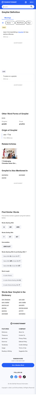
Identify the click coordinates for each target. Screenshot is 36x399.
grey (4, 134)
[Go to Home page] (9, 2)
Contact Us (22, 335)
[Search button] (31, 6)
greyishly (21, 305)
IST (17, 237)
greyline (4, 311)
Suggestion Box (23, 351)
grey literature (6, 299)
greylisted (22, 175)
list (10, 134)
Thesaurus (5, 335)
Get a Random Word (18, 365)
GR (10, 227)
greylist (7, 246)
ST (10, 237)
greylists (22, 124)
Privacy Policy (22, 338)
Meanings (7, 18)
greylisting (5, 175)
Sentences (5, 338)
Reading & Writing (7, 351)
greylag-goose (23, 308)
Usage (3, 348)
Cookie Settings (23, 345)
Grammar (4, 341)
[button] (26, 2)
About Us (21, 332)
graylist (4, 178)
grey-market (5, 302)
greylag (4, 308)
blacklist (21, 32)
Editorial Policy (23, 341)
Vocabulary (5, 345)
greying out (5, 305)
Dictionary (4, 332)
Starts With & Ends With (11, 256)
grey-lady (22, 299)
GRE (17, 227)
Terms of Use (22, 348)
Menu (32, 2)
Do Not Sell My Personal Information (18, 384)
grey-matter (22, 302)
